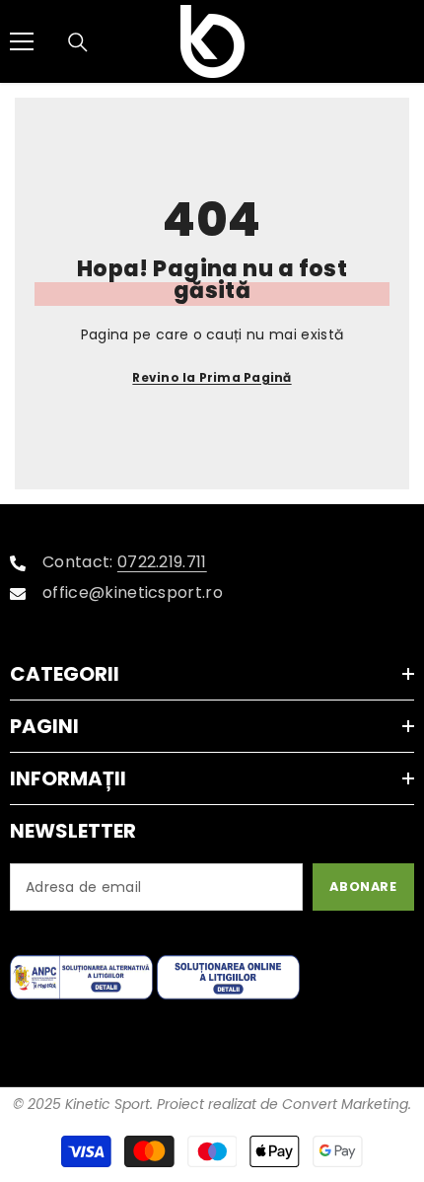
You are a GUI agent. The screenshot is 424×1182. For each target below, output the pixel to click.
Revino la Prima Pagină (211, 377)
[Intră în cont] (346, 41)
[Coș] (403, 41)
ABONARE (362, 886)
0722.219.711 (162, 562)
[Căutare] (78, 42)
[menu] (22, 41)
